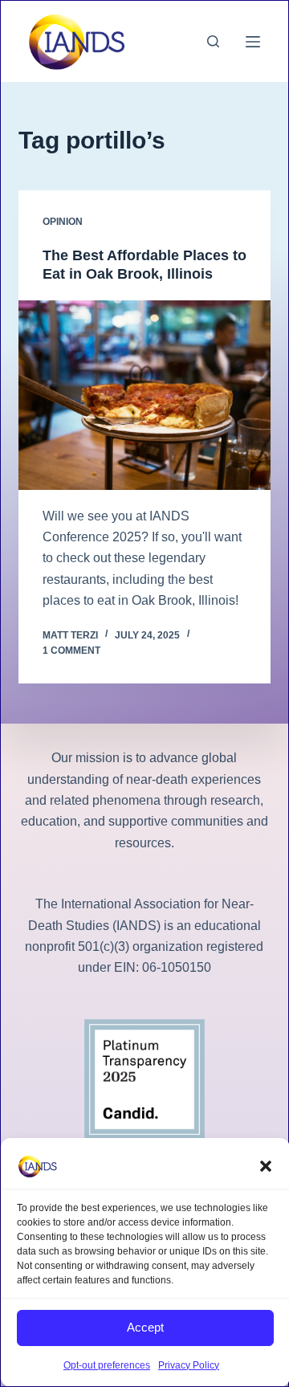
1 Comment (71, 650)
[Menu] (253, 41)
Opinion (63, 221)
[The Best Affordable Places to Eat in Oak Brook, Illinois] (144, 395)
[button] (266, 1166)
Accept (145, 1327)
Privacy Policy (188, 1365)
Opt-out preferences (106, 1365)
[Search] (213, 41)
